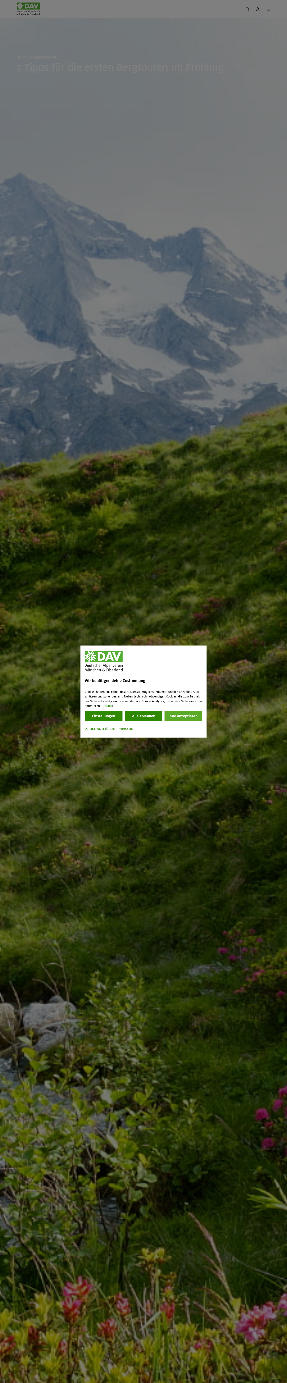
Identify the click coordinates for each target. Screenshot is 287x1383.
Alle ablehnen (143, 716)
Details (107, 706)
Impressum (125, 729)
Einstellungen (103, 716)
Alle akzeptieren (183, 716)
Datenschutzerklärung (100, 729)
